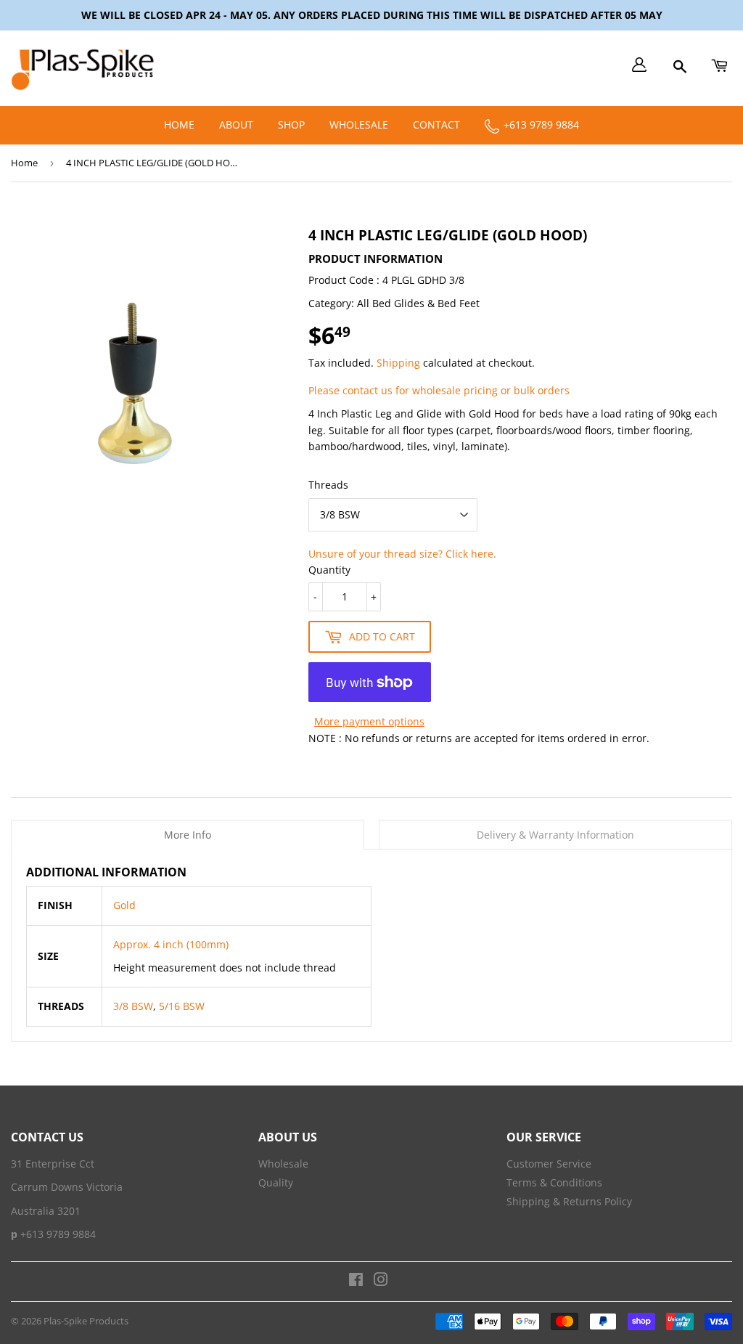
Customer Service (548, 1163)
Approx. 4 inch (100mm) (171, 944)
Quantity (329, 570)
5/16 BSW (180, 1006)
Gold (124, 905)
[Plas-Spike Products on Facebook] (356, 1281)
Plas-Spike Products (86, 1320)
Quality (275, 1182)
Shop (291, 124)
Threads (328, 485)
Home (179, 124)
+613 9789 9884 (540, 124)
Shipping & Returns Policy (569, 1201)
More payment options (369, 721)
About (236, 124)
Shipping (398, 363)
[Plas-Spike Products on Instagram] (381, 1281)
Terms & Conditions (554, 1182)
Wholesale (358, 124)
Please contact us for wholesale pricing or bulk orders (439, 390)
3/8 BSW (133, 1006)
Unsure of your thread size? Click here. (402, 554)
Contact (436, 124)
